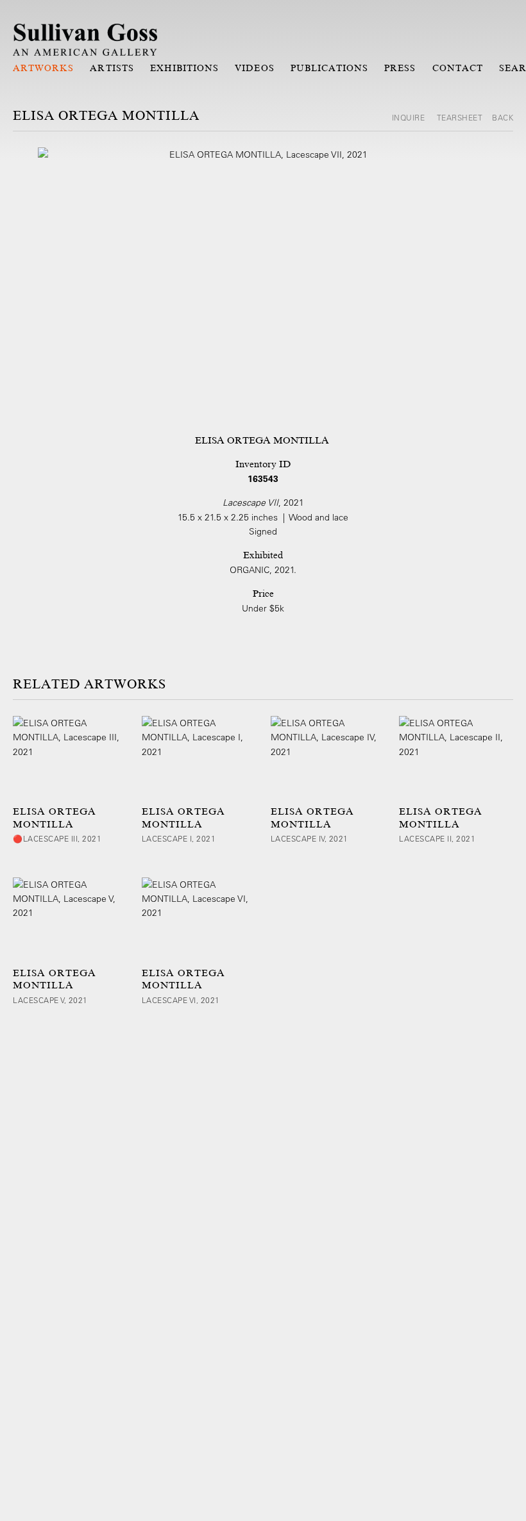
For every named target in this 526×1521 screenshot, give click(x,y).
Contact (457, 68)
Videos (254, 68)
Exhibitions (184, 68)
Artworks (43, 68)
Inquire (409, 117)
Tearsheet (460, 117)
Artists (111, 68)
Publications (330, 68)
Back (502, 117)
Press (400, 68)
